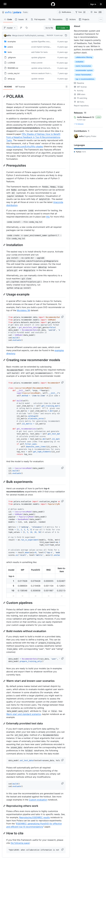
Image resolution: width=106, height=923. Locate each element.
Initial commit (36, 63)
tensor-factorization (83, 75)
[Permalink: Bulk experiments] (4, 482)
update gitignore (38, 57)
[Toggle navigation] (5, 4)
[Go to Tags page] (26, 28)
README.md (13, 68)
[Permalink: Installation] (4, 245)
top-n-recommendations (85, 79)
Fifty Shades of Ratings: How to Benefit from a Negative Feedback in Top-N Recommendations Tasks (33, 137)
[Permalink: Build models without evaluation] (4, 631)
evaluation (79, 62)
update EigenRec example (42, 41)
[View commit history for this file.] (66, 35)
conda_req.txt (14, 73)
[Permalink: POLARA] (4, 96)
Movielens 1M (23, 310)
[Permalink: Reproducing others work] (4, 806)
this (48, 216)
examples (12, 41)
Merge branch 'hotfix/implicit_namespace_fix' (31, 35)
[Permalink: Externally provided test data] (4, 723)
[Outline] (66, 87)
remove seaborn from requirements (46, 73)
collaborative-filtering (84, 57)
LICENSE (11, 63)
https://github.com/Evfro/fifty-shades (24, 146)
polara (17, 12)
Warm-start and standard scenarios (23, 714)
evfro (8, 12)
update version (37, 79)
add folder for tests (39, 52)
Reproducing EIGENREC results (34, 817)
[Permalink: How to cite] (4, 833)
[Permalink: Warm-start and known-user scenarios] (4, 681)
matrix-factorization (83, 66)
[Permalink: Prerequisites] (4, 165)
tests (10, 52)
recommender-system (84, 70)
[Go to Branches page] (21, 28)
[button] (63, 317)
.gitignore (12, 57)
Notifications (66, 12)
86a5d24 (50, 35)
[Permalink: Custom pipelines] (4, 603)
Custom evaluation (38, 799)
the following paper (20, 843)
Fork (81, 12)
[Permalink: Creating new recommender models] (4, 360)
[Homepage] (53, 4)
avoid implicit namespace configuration (47, 47)
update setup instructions (42, 68)
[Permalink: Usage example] (4, 294)
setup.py (11, 79)
